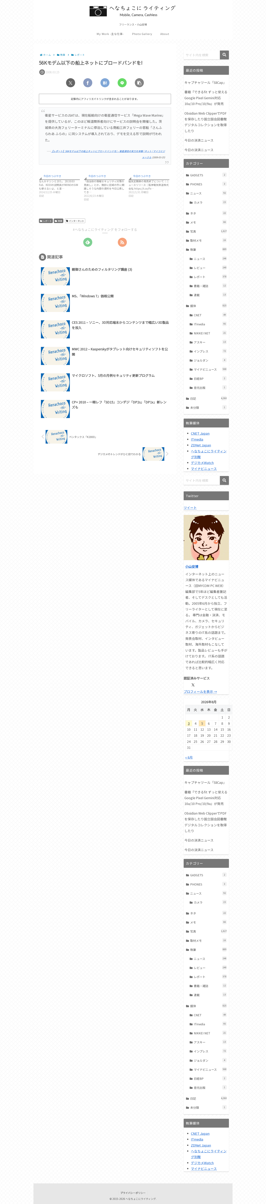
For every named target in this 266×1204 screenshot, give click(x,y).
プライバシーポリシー (133, 1193)
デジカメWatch (202, 462)
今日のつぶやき (52, 176)
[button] (139, 82)
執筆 (60, 220)
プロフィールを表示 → (200, 691)
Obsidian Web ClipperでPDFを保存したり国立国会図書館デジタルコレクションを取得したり (205, 122)
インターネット (76, 220)
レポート (47, 220)
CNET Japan (200, 433)
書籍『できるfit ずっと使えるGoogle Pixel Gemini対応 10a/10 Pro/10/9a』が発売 (205, 97)
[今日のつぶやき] (61, 185)
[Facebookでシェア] (87, 82)
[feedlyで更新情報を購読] (87, 242)
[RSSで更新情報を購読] (122, 242)
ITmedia (197, 439)
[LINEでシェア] (122, 82)
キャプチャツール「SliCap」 (205, 82)
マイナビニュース (204, 468)
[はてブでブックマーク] (104, 82)
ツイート (190, 507)
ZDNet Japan (201, 445)
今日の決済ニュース (199, 140)
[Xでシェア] (70, 82)
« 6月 (189, 757)
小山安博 (191, 566)
